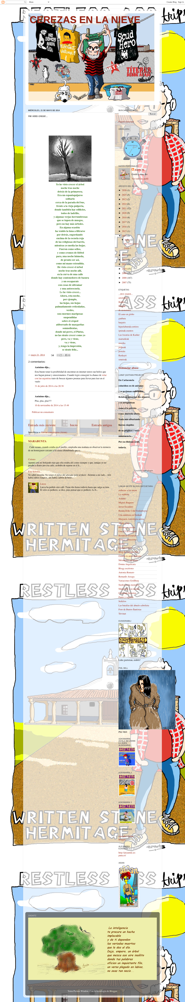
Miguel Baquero (126, 502)
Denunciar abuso (128, 368)
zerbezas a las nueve (128, 490)
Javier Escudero (126, 506)
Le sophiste (124, 494)
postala (122, 351)
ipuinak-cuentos (126, 330)
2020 (124, 213)
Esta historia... (35, 471)
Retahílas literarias (127, 535)
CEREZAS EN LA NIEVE (85, 19)
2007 (124, 282)
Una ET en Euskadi (128, 531)
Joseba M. (140, 169)
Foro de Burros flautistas (130, 609)
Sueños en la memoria (129, 584)
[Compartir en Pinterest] (69, 355)
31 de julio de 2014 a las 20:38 (49, 386)
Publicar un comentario (43, 412)
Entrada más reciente (42, 425)
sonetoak (123, 359)
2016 (124, 226)
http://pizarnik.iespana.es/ (127, 854)
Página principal (126, 121)
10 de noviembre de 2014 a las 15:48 (52, 405)
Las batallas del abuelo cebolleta (134, 605)
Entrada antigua (102, 425)
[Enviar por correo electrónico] (58, 355)
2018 (124, 217)
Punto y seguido (126, 597)
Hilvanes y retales (127, 527)
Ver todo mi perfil (140, 178)
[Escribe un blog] (60, 355)
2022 (124, 203)
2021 (124, 208)
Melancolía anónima (128, 560)
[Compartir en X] (63, 355)
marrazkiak (124, 338)
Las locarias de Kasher (129, 334)
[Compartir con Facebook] (66, 355)
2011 (124, 264)
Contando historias (127, 593)
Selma (121, 543)
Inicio (73, 425)
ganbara (122, 318)
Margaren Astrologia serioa (131, 519)
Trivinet (122, 613)
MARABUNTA (37, 441)
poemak (122, 347)
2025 (124, 194)
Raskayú (122, 355)
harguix (122, 322)
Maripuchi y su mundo (129, 588)
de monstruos (125, 310)
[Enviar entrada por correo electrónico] (52, 354)
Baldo (121, 302)
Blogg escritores (126, 568)
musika (122, 343)
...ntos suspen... (126, 293)
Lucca (43, 483)
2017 (124, 222)
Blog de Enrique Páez (129, 552)
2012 (124, 259)
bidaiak (122, 306)
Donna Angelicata (127, 564)
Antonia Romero (126, 572)
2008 (124, 277)
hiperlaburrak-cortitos (129, 326)
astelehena (123, 297)
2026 (124, 190)
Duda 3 (127, 248)
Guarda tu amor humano (130, 556)
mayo (127, 239)
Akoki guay (124, 523)
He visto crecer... (132, 243)
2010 (124, 268)
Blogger (113, 991)
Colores (31, 459)
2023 (124, 199)
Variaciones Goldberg (129, 580)
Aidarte (122, 498)
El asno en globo (126, 314)
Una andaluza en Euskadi (130, 514)
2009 (124, 273)
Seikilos (122, 601)
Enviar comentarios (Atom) (54, 432)
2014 (124, 235)
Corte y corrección (127, 539)
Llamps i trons (125, 547)
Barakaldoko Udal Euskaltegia (133, 510)
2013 (124, 255)
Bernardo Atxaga (126, 576)
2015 (124, 231)
